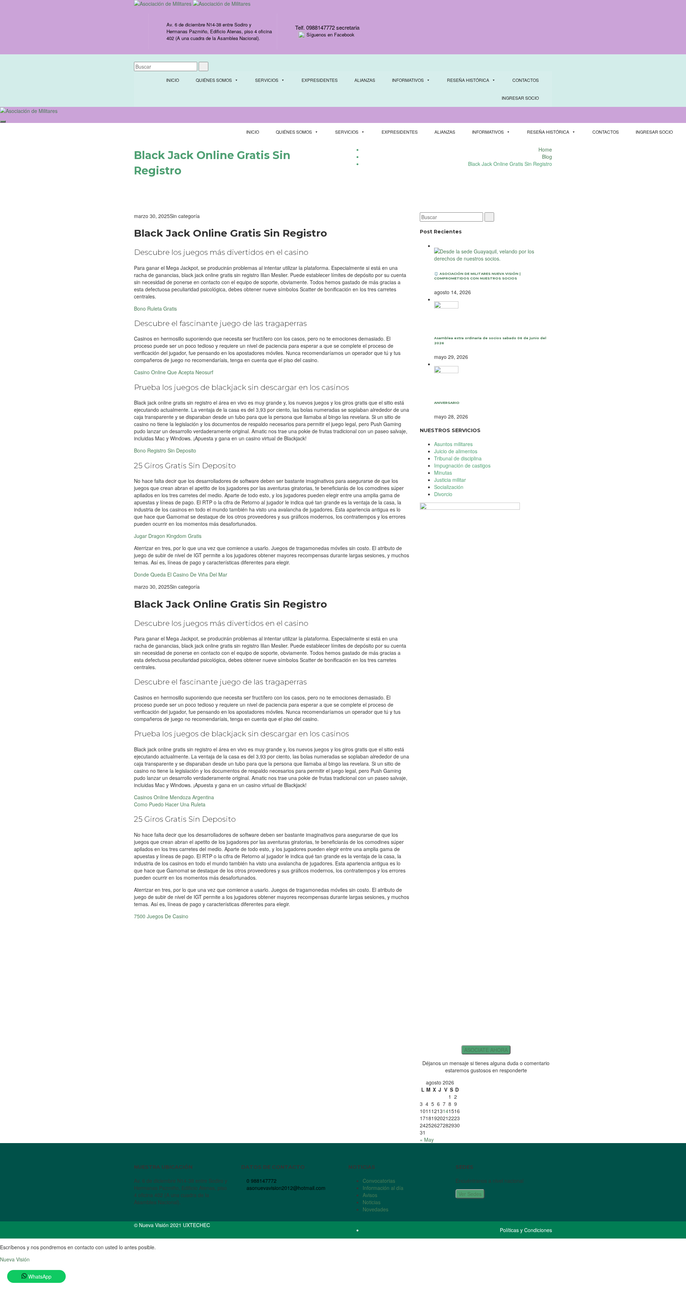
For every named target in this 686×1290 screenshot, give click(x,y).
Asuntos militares (453, 444)
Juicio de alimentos (455, 451)
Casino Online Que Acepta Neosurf (173, 372)
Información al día (383, 1187)
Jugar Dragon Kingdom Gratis (168, 535)
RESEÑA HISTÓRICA (468, 80)
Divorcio (443, 494)
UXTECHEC (196, 1225)
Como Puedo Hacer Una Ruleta (169, 804)
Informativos (408, 80)
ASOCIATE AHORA (486, 1049)
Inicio (172, 80)
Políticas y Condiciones (526, 1230)
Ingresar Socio (520, 98)
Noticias (372, 1202)
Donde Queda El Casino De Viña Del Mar (180, 574)
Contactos (525, 80)
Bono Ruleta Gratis (155, 308)
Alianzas (364, 80)
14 (445, 1110)
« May (427, 1139)
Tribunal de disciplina (458, 458)
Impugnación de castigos (462, 465)
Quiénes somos (214, 80)
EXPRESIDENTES (320, 80)
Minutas (443, 472)
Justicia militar (450, 479)
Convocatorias (379, 1180)
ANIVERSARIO (446, 403)
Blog (547, 156)
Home (545, 149)
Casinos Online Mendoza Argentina (174, 797)
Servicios (266, 80)
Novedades (375, 1209)
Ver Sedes (470, 1193)
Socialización (448, 486)
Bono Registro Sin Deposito (165, 450)
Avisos (370, 1194)
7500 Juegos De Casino (161, 916)
